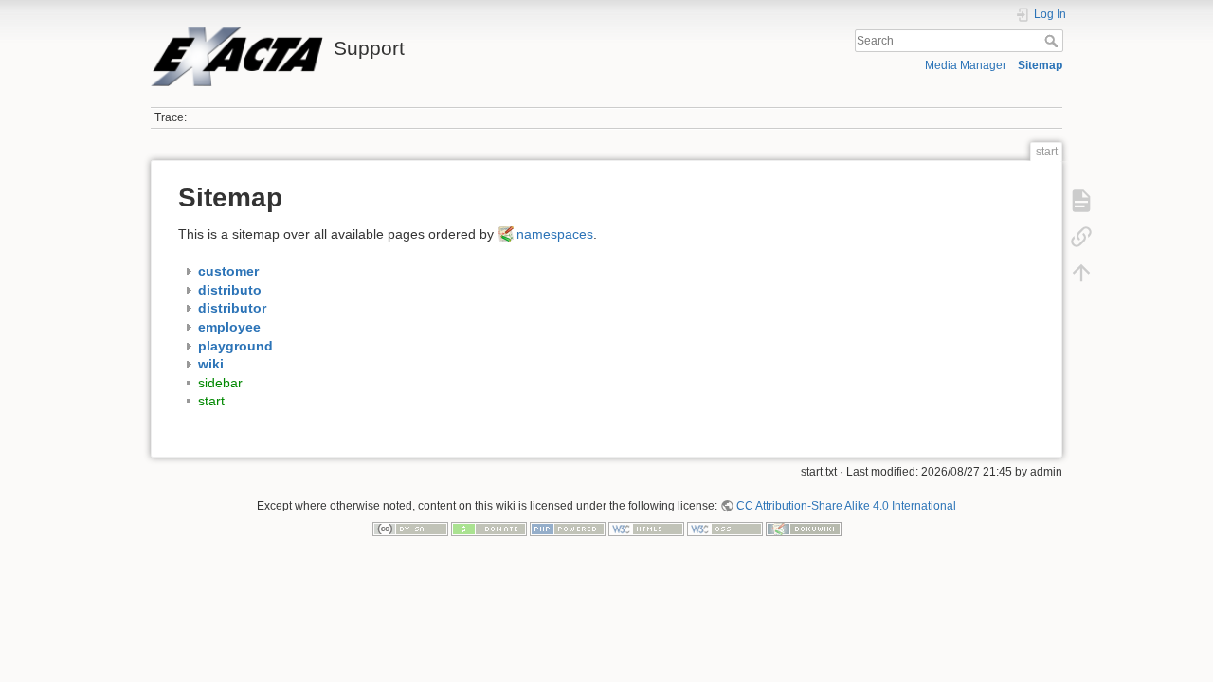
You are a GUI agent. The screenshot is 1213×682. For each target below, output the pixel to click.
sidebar (220, 382)
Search (1053, 40)
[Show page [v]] (1081, 201)
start (211, 400)
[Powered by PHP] (568, 528)
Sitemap (1040, 65)
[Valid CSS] (725, 528)
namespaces (554, 234)
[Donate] (489, 528)
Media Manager (965, 65)
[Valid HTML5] (646, 528)
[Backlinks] (1081, 237)
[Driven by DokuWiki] (804, 528)
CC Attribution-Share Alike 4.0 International (846, 505)
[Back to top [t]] (1081, 273)
